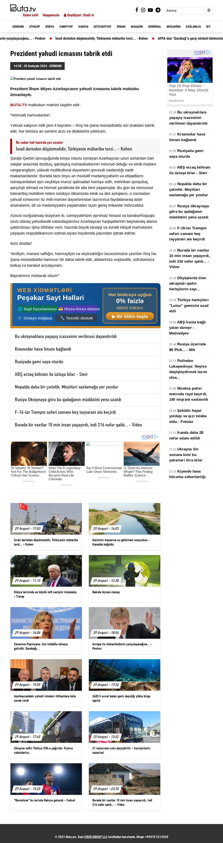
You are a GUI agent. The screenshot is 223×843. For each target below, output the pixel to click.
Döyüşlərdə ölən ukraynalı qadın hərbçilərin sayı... (187, 283)
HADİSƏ (83, 26)
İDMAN (121, 26)
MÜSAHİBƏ (174, 26)
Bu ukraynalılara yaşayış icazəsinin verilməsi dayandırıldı (66, 336)
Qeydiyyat (73, 15)
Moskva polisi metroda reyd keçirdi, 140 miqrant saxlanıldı (188, 394)
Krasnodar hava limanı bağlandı (43, 349)
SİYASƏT (34, 26)
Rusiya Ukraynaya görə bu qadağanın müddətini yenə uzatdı (68, 399)
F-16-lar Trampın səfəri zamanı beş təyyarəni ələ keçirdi (65, 412)
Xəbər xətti (30, 15)
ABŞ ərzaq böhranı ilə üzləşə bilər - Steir (51, 374)
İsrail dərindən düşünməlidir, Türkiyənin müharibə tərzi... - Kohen (82, 38)
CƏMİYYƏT (66, 26)
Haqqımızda (51, 15)
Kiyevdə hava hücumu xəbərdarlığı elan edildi (187, 477)
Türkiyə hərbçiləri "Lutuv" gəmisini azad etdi (189, 305)
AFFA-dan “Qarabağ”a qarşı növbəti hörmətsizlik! (173, 38)
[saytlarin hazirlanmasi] (85, 305)
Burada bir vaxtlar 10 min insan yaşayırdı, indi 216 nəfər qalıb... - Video (78, 425)
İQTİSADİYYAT (103, 26)
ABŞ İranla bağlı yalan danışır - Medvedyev (187, 327)
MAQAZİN (137, 26)
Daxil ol (88, 15)
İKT (208, 26)
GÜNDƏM (18, 26)
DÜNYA (49, 26)
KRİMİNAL (154, 26)
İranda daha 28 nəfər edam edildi (186, 435)
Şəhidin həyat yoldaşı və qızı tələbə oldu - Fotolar (187, 416)
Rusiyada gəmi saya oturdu (39, 362)
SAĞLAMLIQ (193, 26)
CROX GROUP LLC (96, 837)
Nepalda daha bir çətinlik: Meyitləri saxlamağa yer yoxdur (66, 387)
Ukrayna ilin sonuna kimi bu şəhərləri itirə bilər (185, 454)
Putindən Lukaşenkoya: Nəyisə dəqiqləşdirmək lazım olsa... (188, 369)
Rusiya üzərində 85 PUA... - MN (187, 347)
